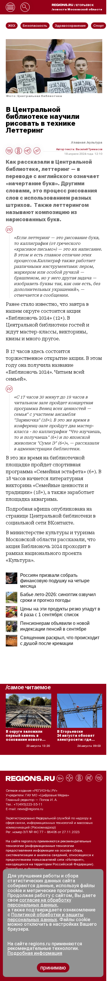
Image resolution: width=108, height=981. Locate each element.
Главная (79, 142)
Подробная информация (25, 869)
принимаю (53, 968)
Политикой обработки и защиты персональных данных (45, 917)
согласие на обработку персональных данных (39, 902)
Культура (95, 142)
